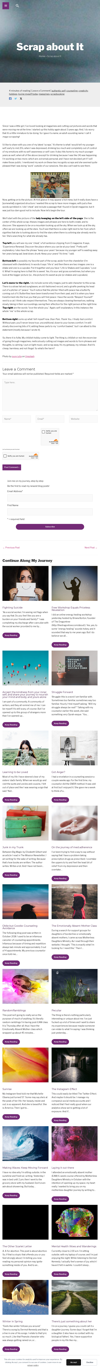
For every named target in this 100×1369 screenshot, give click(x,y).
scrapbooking (57, 94)
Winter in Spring (12, 1321)
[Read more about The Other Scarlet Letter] (25, 1222)
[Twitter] (15, 98)
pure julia (17, 356)
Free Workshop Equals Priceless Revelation (71, 609)
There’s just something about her (72, 1321)
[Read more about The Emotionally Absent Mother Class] (75, 901)
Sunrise (7, 1089)
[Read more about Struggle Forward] (75, 668)
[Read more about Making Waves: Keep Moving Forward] (25, 1143)
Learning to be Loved (15, 772)
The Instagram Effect (64, 1089)
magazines (44, 94)
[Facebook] (10, 98)
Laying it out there (63, 1167)
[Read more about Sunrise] (25, 1064)
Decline (89, 1362)
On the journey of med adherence (72, 847)
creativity (83, 90)
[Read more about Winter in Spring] (25, 1297)
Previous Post (11, 547)
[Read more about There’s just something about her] (75, 1297)
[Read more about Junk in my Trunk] (25, 823)
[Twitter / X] (21, 98)
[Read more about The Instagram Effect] (75, 1064)
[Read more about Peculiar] (75, 986)
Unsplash (29, 356)
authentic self (58, 90)
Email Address (15, 491)
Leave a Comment (41, 90)
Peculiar (56, 1010)
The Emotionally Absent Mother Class (74, 925)
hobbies (13, 94)
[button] (17, 6)
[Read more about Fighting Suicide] (25, 583)
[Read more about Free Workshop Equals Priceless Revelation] (75, 583)
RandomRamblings (14, 1010)
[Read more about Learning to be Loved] (25, 748)
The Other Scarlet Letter (17, 1246)
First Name (12, 505)
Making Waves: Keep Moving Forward (25, 1167)
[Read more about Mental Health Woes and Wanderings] (75, 1222)
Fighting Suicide (12, 607)
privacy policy (33, 1365)
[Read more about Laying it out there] (75, 1143)
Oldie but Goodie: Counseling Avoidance (19, 927)
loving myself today (28, 94)
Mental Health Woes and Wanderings (74, 1246)
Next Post (91, 547)
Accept (73, 1362)
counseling (72, 90)
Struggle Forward (62, 692)
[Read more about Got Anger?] (75, 748)
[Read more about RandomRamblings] (25, 986)
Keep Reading (11, 635)
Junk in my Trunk (13, 847)
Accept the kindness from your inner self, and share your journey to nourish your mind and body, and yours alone (25, 695)
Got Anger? (58, 772)
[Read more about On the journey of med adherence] (75, 823)
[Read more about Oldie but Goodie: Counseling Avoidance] (25, 901)
